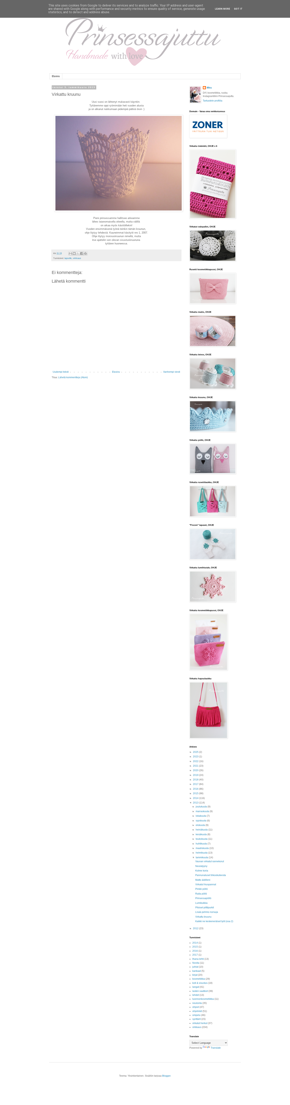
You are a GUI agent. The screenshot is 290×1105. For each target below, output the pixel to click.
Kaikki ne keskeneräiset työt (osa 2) (214, 921)
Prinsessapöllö (203, 898)
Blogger (166, 1075)
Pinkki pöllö (201, 889)
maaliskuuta (202, 848)
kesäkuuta (201, 834)
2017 (196, 784)
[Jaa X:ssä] (78, 253)
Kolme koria (201, 870)
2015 (196, 793)
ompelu (196, 1015)
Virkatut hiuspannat (205, 884)
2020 (196, 770)
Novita (195, 963)
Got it (238, 8)
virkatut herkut (199, 1023)
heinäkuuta (202, 829)
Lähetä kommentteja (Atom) (73, 377)
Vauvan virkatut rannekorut (209, 861)
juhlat (195, 966)
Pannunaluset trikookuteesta (210, 875)
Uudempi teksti (61, 372)
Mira (209, 87)
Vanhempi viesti (171, 372)
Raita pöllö (201, 893)
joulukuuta (202, 806)
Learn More (222, 8)
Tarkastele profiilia (212, 100)
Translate (216, 1047)
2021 (196, 765)
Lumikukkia (201, 903)
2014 (196, 798)
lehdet (195, 995)
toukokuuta (202, 839)
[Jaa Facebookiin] (82, 253)
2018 (196, 779)
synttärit (196, 1019)
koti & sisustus (200, 983)
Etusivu (56, 76)
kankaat (196, 971)
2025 (196, 752)
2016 (196, 789)
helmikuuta (202, 852)
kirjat (194, 975)
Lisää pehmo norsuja (206, 912)
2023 (196, 756)
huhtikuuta (202, 843)
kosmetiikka (198, 978)
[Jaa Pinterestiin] (85, 253)
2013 (196, 802)
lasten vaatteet (200, 991)
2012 (196, 928)
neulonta (197, 1003)
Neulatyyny (201, 866)
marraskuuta (203, 811)
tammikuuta (202, 857)
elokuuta (201, 825)
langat (195, 987)
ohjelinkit (197, 1011)
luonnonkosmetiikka (203, 999)
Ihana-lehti (198, 959)
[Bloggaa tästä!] (74, 253)
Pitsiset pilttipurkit (204, 907)
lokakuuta (201, 816)
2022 (196, 761)
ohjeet (195, 1007)
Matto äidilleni (202, 880)
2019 (196, 775)
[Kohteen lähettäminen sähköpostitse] (70, 253)
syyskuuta (201, 820)
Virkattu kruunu (203, 916)
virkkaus (77, 258)
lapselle (68, 258)
